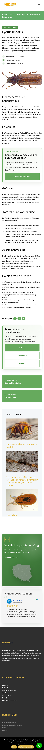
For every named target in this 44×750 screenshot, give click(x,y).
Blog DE (12, 14)
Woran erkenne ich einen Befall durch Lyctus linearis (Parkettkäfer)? (21, 283)
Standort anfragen (11, 557)
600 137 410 (6, 695)
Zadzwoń (22, 348)
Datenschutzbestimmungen (12, 725)
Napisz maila (22, 356)
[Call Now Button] (39, 745)
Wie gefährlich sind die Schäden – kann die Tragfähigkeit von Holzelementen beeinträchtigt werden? (19, 294)
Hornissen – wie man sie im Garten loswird (22, 445)
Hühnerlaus (11, 515)
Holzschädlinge (32, 14)
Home (4, 14)
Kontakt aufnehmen (22, 176)
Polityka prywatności (26, 747)
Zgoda (14, 747)
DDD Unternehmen (9, 722)
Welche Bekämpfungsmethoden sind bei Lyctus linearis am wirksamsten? (19, 301)
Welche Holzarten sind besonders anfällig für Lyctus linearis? (21, 288)
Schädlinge (21, 14)
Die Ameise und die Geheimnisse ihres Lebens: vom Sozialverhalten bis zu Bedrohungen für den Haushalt (22, 481)
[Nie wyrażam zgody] (41, 744)
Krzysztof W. (18, 600)
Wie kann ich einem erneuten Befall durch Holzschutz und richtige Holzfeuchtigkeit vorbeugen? (21, 306)
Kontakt (22, 363)
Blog (4, 727)
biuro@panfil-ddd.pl (9, 700)
